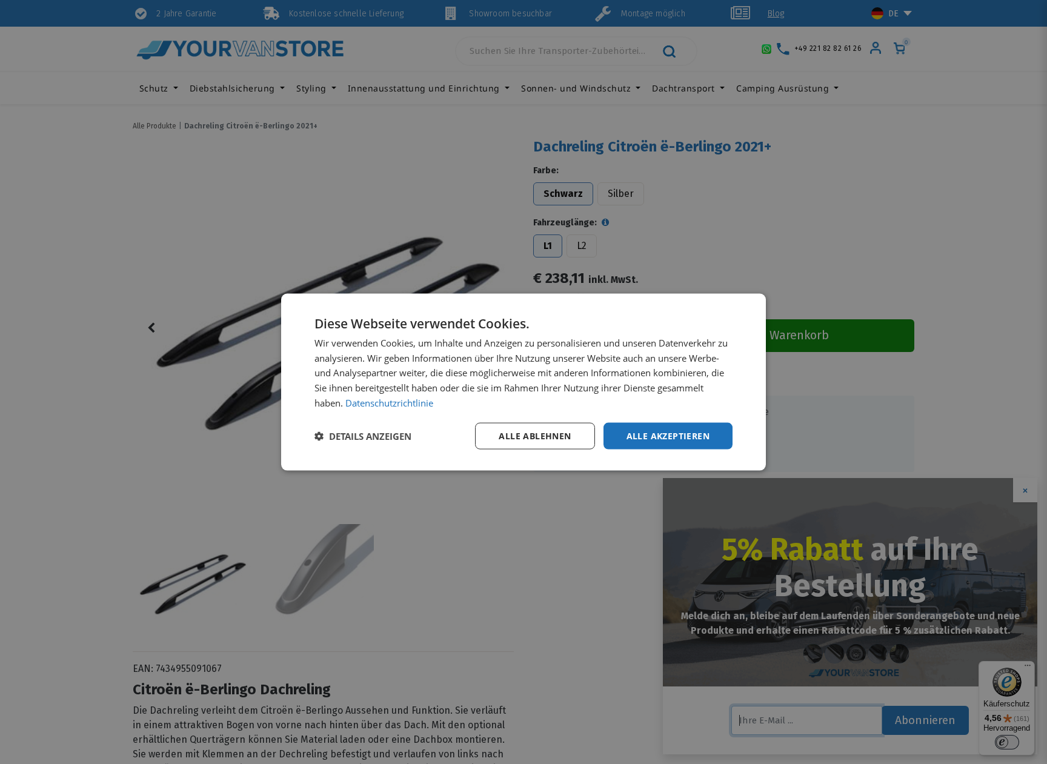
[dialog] (523, 382)
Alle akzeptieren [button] (668, 435)
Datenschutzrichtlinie (389, 402)
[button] (362, 436)
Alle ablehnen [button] (535, 435)
